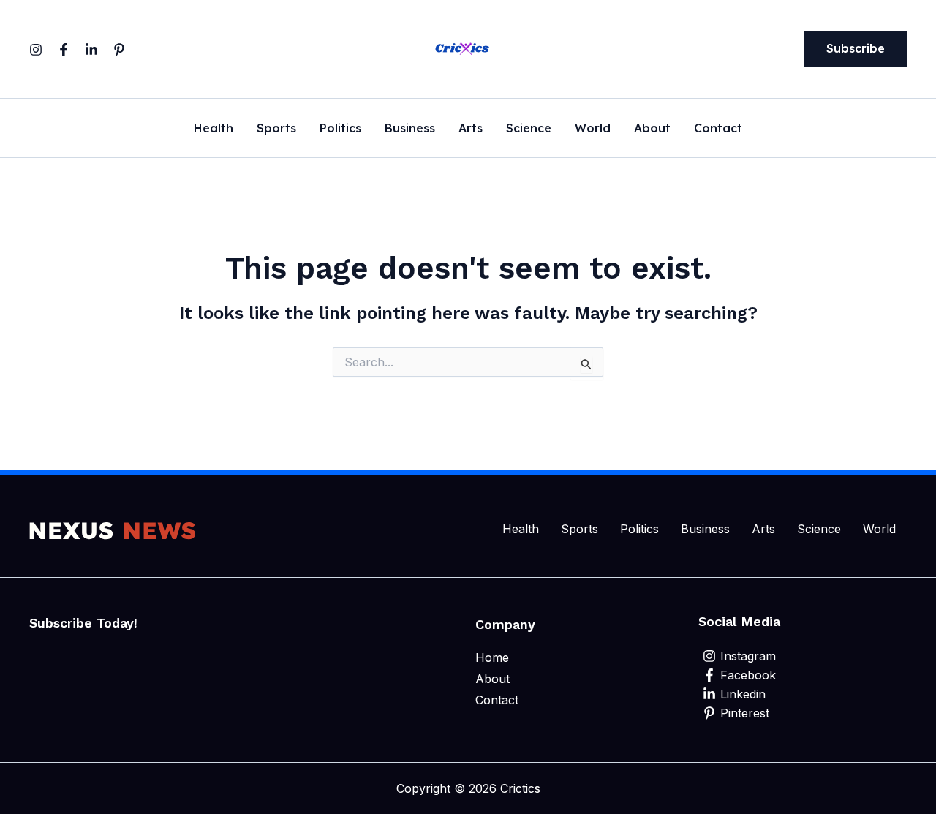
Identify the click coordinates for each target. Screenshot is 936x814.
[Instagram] (35, 49)
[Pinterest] (119, 49)
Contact (718, 128)
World (593, 128)
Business (410, 128)
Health (213, 128)
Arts (470, 128)
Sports (276, 128)
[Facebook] (63, 49)
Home (492, 657)
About (652, 128)
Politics (340, 128)
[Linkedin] (91, 49)
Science (528, 128)
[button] (855, 49)
